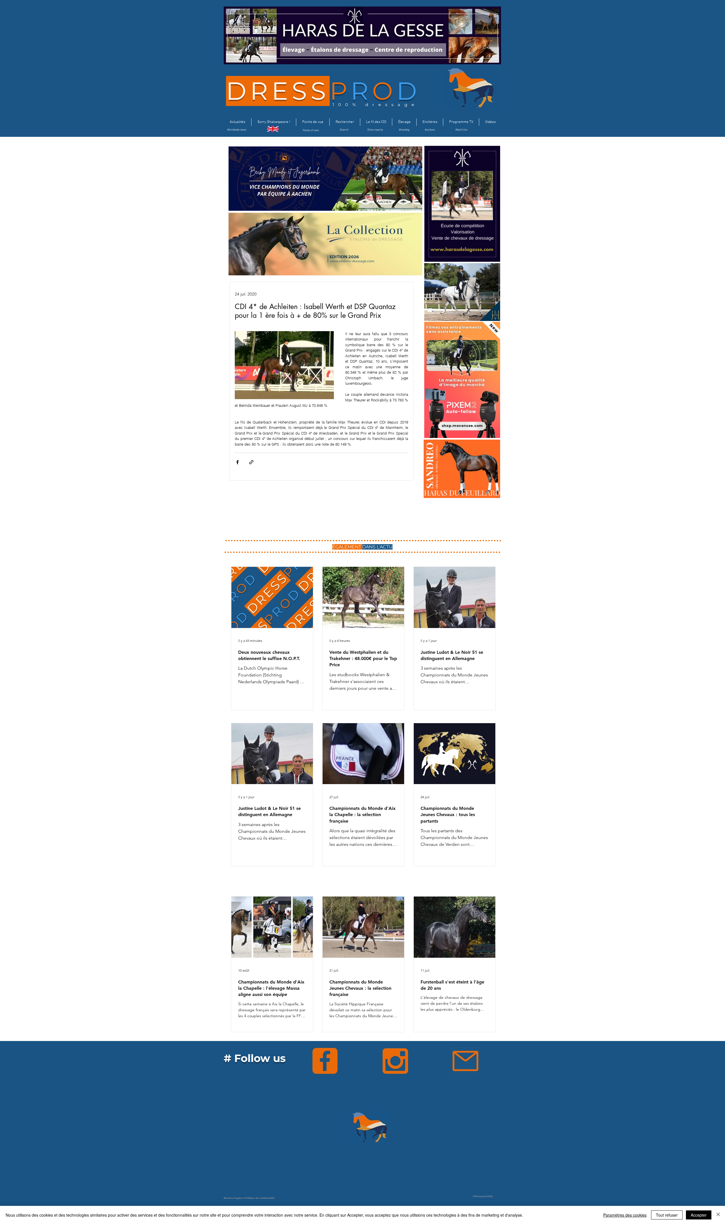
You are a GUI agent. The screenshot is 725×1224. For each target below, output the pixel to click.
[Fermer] (718, 1214)
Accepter (699, 1215)
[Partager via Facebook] (237, 462)
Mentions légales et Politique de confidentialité (249, 1198)
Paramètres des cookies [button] (625, 1215)
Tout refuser (667, 1215)
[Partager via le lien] (251, 462)
